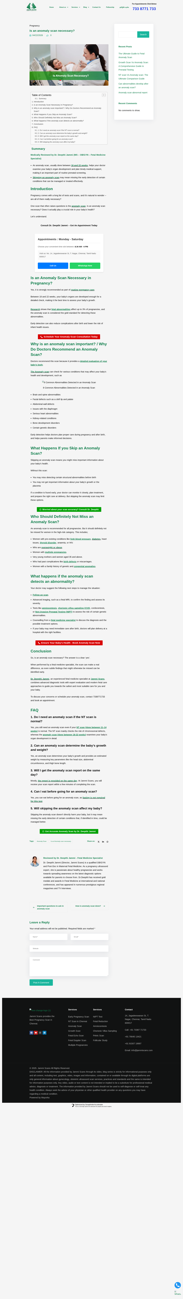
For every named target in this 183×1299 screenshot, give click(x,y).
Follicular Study (100, 1040)
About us (62, 7)
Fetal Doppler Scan (77, 1040)
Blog (85, 7)
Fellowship (110, 7)
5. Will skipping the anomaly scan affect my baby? (56, 142)
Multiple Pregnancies (78, 1045)
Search (143, 34)
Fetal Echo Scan (76, 1035)
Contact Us (96, 7)
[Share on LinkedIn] (103, 842)
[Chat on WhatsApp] (178, 1293)
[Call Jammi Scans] (178, 1285)
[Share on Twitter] (99, 842)
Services (74, 7)
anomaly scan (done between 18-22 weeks (64, 735)
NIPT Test (97, 1017)
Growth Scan (74, 1031)
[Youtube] (36, 1033)
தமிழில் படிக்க (124, 7)
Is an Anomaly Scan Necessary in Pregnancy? (53, 105)
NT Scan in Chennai (77, 1021)
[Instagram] (40, 1033)
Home (51, 7)
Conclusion (38, 124)
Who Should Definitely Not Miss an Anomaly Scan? (55, 118)
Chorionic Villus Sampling (105, 1031)
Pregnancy (35, 26)
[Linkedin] (44, 1033)
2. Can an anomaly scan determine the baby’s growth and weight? (62, 133)
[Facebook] (31, 1033)
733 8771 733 (144, 9)
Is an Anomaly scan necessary (61, 841)
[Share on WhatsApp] (107, 842)
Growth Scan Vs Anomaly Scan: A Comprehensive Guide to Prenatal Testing (134, 66)
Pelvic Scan (98, 1035)
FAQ (36, 127)
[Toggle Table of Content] (102, 95)
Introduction (39, 102)
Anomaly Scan (41, 841)
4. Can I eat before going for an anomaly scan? (55, 139)
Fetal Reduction (100, 1021)
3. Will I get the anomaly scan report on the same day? (58, 136)
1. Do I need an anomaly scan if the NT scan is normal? (58, 130)
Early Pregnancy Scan (78, 1017)
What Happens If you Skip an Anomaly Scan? (53, 114)
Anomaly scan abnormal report (133, 92)
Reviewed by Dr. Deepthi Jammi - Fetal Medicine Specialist (73, 858)
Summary (42, 99)
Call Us (53, 266)
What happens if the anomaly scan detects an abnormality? (59, 121)
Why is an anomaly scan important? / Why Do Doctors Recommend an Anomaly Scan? (67, 109)
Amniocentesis (100, 1026)
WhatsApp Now (85, 266)
